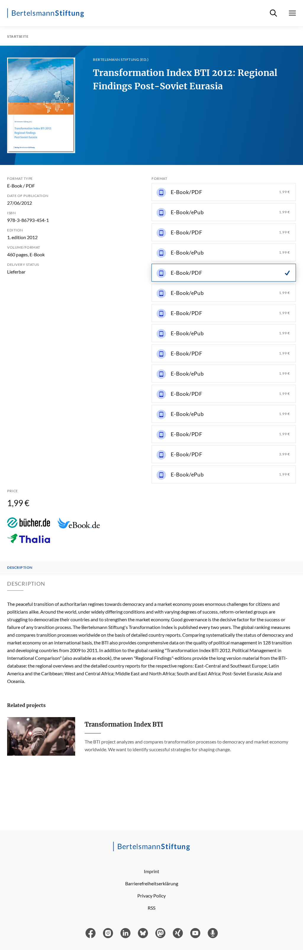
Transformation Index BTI (124, 724)
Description (20, 567)
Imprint (151, 871)
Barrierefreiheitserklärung (151, 883)
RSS (151, 908)
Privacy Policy (151, 895)
